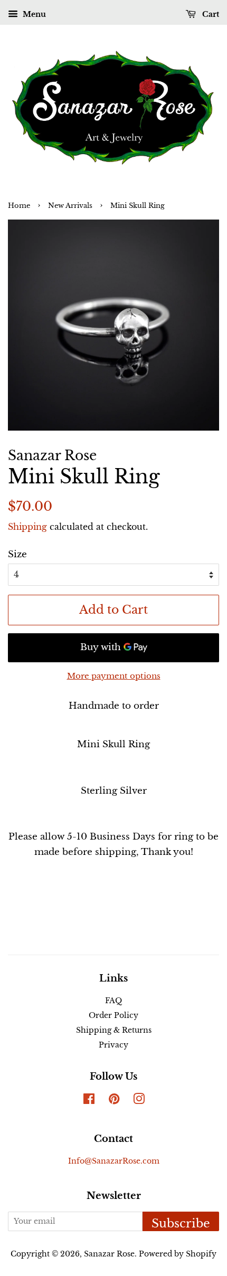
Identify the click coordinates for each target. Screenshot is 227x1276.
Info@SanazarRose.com (113, 1161)
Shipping (27, 526)
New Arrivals (70, 206)
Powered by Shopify (177, 1254)
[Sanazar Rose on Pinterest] (114, 1101)
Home (19, 206)
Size (17, 554)
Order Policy (113, 1015)
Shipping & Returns (114, 1030)
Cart (209, 14)
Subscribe (181, 1223)
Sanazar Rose (109, 1254)
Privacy (113, 1045)
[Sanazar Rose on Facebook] (89, 1101)
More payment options (113, 676)
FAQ (113, 1000)
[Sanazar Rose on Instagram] (139, 1101)
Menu (33, 14)
